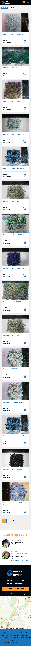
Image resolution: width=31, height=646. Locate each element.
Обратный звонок (15, 589)
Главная (4, 7)
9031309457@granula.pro (19, 560)
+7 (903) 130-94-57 (15, 583)
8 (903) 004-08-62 (17, 543)
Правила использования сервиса (25, 637)
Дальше (14, 526)
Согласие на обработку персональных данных (6, 638)
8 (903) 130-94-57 (17, 556)
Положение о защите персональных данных (15, 638)
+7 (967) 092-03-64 (15, 580)
